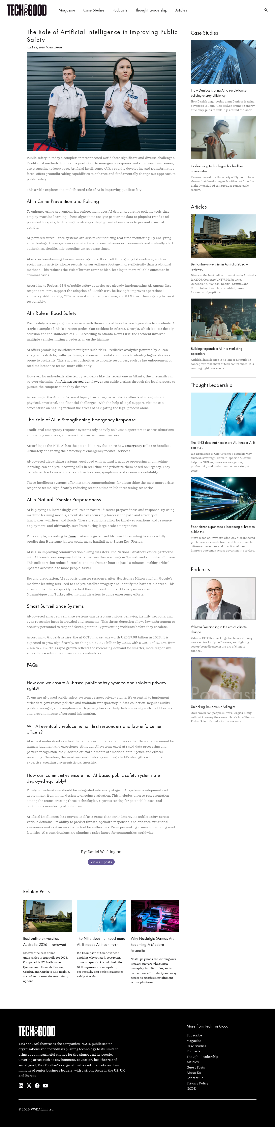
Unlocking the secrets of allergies (213, 706)
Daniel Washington (104, 851)
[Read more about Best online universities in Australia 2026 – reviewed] (47, 916)
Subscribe (194, 1035)
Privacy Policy (197, 1083)
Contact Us (195, 1078)
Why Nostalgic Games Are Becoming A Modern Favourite (153, 944)
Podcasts (120, 10)
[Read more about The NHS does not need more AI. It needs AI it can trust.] (101, 916)
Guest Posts (55, 47)
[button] (266, 10)
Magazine (67, 10)
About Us (194, 1073)
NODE (191, 1088)
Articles (181, 10)
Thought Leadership (151, 10)
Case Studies (93, 10)
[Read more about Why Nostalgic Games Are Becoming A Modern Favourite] (155, 916)
